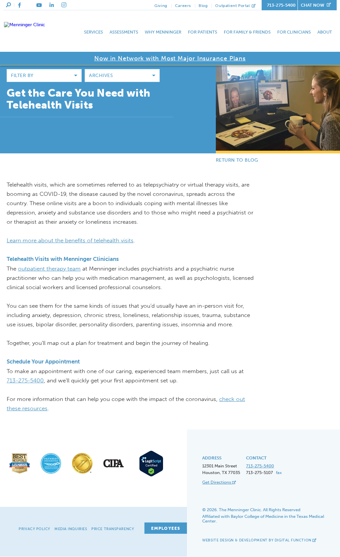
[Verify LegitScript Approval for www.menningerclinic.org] (148, 475)
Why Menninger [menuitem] (163, 32)
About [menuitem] (324, 32)
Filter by (22, 75)
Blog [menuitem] (203, 5)
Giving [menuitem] (160, 5)
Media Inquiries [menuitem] (70, 529)
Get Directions (217, 482)
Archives (101, 75)
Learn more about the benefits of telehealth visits (70, 240)
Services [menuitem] (93, 32)
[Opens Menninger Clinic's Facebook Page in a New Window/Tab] (19, 5)
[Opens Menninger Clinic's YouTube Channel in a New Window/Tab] (39, 5)
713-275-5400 (281, 5)
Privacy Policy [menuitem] (34, 529)
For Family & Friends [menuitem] (247, 32)
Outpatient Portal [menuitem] (233, 5)
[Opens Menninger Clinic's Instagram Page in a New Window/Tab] (64, 5)
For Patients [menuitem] (202, 32)
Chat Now (312, 5)
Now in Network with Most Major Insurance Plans (170, 58)
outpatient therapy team (49, 268)
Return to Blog (237, 160)
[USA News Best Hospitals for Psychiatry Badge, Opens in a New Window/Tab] (19, 473)
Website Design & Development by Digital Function (257, 540)
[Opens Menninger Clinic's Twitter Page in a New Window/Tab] (28, 5)
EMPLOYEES (166, 528)
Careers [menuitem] (183, 5)
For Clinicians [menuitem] (294, 32)
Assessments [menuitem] (124, 32)
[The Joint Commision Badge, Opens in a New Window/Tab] (82, 473)
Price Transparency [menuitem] (112, 529)
